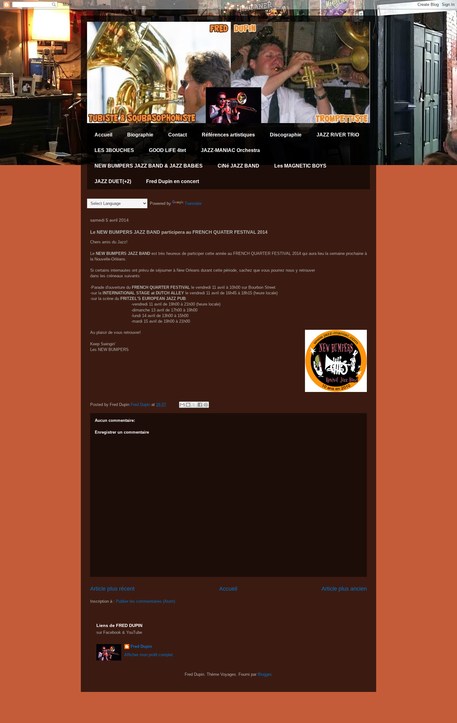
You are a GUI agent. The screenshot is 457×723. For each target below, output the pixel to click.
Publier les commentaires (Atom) (145, 601)
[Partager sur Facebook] (200, 405)
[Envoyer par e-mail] (182, 405)
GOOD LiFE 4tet (167, 150)
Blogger (264, 674)
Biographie (140, 134)
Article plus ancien (344, 589)
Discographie (286, 134)
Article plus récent (112, 589)
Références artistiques (228, 134)
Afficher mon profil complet (148, 654)
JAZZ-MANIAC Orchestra (230, 150)
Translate (193, 203)
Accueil (103, 134)
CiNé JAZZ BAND (238, 165)
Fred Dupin (141, 646)
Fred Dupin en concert (172, 181)
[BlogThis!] (188, 405)
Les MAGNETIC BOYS (300, 165)
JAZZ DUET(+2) (113, 181)
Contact (177, 134)
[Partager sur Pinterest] (206, 405)
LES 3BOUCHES (114, 150)
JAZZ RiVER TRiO (337, 134)
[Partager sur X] (194, 405)
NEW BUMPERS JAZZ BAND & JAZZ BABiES (149, 165)
